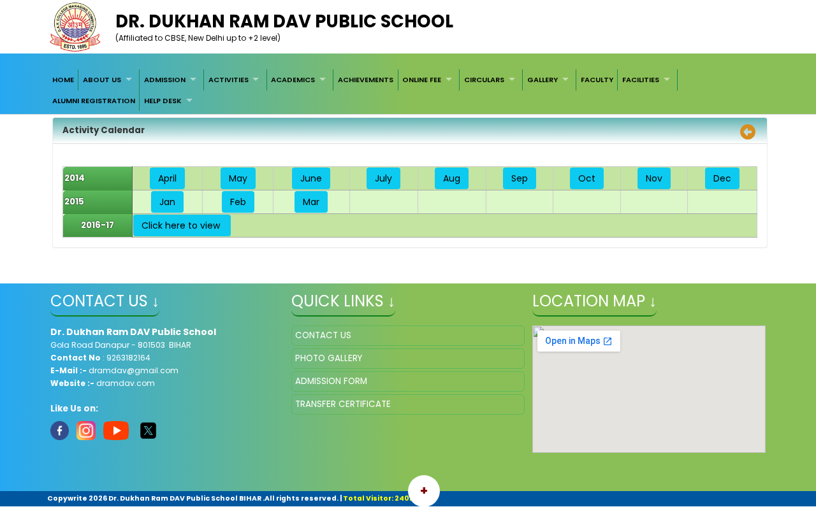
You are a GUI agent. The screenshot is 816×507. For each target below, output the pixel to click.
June (311, 178)
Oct (586, 178)
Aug (451, 178)
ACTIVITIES (228, 80)
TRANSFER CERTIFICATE (343, 404)
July (383, 178)
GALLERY (542, 80)
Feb (238, 202)
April (167, 178)
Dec (722, 178)
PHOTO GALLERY (328, 358)
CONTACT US (323, 335)
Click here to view (182, 225)
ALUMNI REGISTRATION (93, 101)
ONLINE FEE (421, 80)
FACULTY (597, 80)
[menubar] (408, 90)
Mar (311, 202)
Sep (519, 178)
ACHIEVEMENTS (365, 80)
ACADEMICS (293, 80)
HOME (63, 80)
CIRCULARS (484, 80)
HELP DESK (163, 101)
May (238, 178)
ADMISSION (165, 80)
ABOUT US (102, 80)
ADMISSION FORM (331, 381)
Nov (654, 178)
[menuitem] (63, 79)
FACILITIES (640, 80)
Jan (167, 202)
